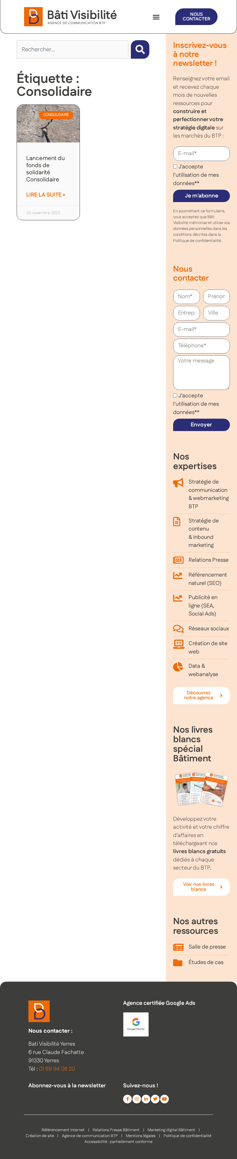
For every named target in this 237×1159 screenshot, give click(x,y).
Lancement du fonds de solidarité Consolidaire (45, 169)
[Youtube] (164, 1099)
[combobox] (72, 49)
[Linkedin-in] (146, 1099)
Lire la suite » (45, 195)
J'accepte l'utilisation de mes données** (196, 175)
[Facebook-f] (127, 1099)
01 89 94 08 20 (57, 1069)
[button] (156, 17)
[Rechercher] (140, 49)
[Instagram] (136, 1099)
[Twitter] (155, 1099)
